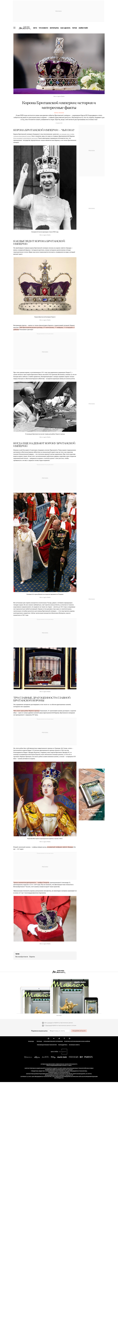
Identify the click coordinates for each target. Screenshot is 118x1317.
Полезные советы (74, 1044)
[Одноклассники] (64, 1038)
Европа (32, 957)
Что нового (43, 28)
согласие (49, 1022)
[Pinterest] (70, 1038)
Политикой (48, 1025)
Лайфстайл (83, 28)
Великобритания (21, 957)
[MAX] (48, 1038)
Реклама (39, 1041)
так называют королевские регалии (25, 138)
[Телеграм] (59, 1038)
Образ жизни (59, 112)
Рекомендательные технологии (47, 1044)
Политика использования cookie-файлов (77, 1041)
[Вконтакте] (54, 1038)
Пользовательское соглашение (53, 1041)
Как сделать (65, 28)
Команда (31, 1041)
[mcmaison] (25, 28)
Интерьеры (54, 28)
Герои (74, 28)
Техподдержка (62, 1044)
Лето (35, 28)
